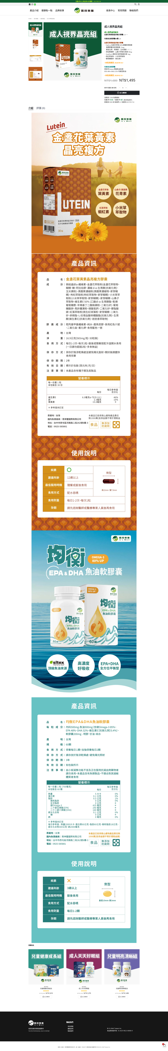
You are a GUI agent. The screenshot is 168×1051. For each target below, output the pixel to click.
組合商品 (46, 986)
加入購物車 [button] (47, 996)
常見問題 (122, 10)
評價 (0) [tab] (40, 108)
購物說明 (70, 1029)
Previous (35, 23)
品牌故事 (59, 10)
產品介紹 (34, 10)
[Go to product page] (46, 966)
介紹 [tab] (30, 108)
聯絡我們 (133, 10)
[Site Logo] (84, 10)
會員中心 (110, 10)
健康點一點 (46, 10)
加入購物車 (123, 93)
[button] (135, 4)
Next (35, 79)
